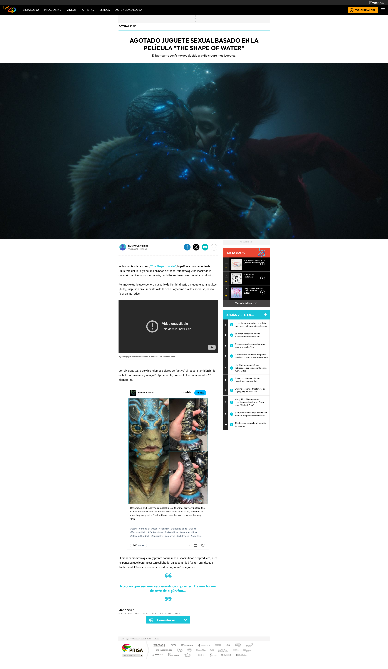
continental (212, 650)
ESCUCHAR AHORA (365, 10)
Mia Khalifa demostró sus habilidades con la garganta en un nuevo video (251, 368)
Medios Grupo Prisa (132, 655)
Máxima (220, 650)
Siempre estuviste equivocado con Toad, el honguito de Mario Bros (251, 414)
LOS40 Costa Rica (138, 245)
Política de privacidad (138, 639)
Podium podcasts (157, 654)
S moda (212, 658)
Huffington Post (163, 650)
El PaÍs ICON (200, 658)
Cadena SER (218, 645)
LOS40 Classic (229, 650)
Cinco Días (200, 650)
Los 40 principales (174, 645)
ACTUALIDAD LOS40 (128, 10)
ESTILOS (104, 10)
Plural (186, 658)
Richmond (157, 658)
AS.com (228, 645)
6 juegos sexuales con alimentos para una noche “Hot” (250, 345)
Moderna (172, 658)
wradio (189, 650)
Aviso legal (125, 639)
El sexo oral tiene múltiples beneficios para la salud (247, 380)
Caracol (249, 645)
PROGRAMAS (52, 10)
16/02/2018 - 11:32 (138, 248)
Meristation (240, 658)
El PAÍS (159, 645)
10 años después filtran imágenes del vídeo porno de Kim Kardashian (251, 356)
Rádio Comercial (253, 658)
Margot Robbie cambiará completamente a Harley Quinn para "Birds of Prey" (249, 402)
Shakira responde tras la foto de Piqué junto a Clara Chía (250, 390)
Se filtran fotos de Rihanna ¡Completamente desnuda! (247, 335)
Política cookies (152, 639)
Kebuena (249, 650)
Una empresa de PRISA (132, 648)
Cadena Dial (238, 650)
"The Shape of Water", (163, 266)
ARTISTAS (88, 10)
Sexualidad (158, 613)
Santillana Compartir (204, 645)
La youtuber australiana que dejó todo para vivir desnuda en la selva (251, 324)
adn (238, 645)
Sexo (145, 613)
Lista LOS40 (31, 10)
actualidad (127, 26)
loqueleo (225, 658)
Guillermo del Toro (129, 613)
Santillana (188, 645)
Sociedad (173, 613)
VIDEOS (71, 10)
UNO (180, 650)
